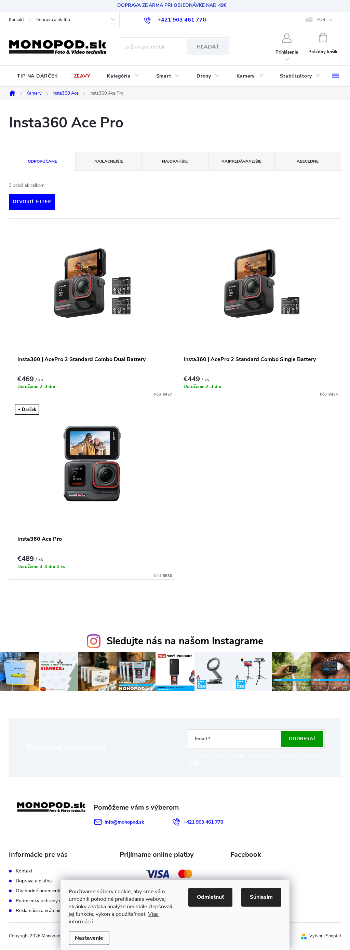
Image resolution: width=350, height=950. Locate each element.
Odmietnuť (210, 897)
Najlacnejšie (108, 161)
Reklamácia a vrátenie (39, 910)
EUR (321, 20)
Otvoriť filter (32, 201)
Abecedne (308, 161)
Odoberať (302, 738)
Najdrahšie (175, 161)
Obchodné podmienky (39, 890)
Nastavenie (89, 938)
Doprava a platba (53, 20)
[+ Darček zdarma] (92, 463)
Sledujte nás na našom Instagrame (185, 641)
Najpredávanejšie (241, 161)
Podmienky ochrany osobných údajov (55, 900)
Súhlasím (261, 897)
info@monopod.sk (124, 822)
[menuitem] (37, 76)
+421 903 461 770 (203, 822)
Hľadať (208, 47)
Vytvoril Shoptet (325, 936)
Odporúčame (42, 161)
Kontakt (16, 20)
